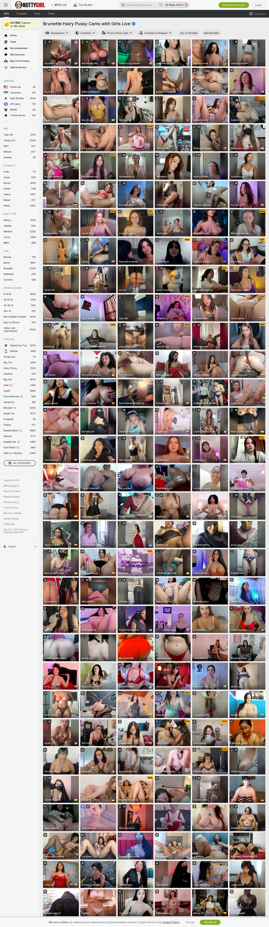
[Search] (160, 4)
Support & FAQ (11, 480)
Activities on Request (155, 33)
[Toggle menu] (6, 5)
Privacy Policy (11, 502)
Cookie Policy (170, 922)
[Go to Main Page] (30, 5)
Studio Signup (11, 518)
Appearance (57, 33)
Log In (258, 5)
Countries (86, 33)
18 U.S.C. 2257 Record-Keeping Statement (16, 531)
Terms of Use (11, 507)
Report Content (12, 491)
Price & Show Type (117, 33)
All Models (9, 524)
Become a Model (13, 513)
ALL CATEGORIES (22, 463)
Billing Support (11, 486)
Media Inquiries (12, 497)
